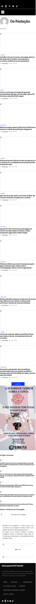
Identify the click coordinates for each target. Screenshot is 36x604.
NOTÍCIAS (14, 582)
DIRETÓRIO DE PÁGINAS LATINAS (14, 590)
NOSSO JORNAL (8, 594)
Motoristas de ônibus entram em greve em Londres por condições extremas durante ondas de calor (17, 495)
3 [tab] (20, 549)
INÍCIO (5, 582)
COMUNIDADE (27, 582)
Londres (2, 55)
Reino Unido (3, 125)
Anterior (4, 545)
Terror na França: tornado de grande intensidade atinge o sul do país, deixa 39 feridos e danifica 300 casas (17, 475)
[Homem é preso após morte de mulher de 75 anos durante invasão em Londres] (18, 182)
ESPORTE (22, 586)
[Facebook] (6, 6)
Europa (2, 90)
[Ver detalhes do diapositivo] (18, 545)
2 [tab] (18, 549)
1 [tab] (16, 549)
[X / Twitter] (2, 6)
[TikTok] (17, 6)
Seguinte (31, 545)
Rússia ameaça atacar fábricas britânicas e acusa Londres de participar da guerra (16, 486)
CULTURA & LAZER (9, 586)
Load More (18, 384)
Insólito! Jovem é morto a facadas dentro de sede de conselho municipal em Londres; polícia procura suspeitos (17, 464)
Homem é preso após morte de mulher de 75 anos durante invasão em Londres (16, 505)
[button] (2, 12)
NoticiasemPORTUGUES (11, 2)
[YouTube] (13, 6)
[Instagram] (10, 6)
